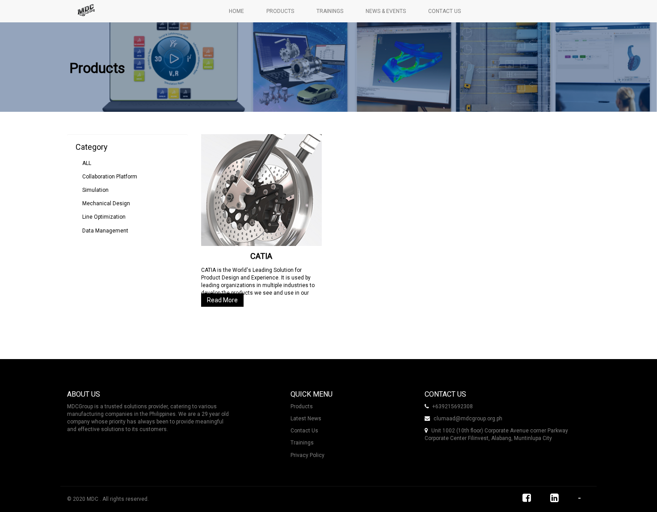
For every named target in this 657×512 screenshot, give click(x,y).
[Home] (89, 10)
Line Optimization (104, 217)
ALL (86, 163)
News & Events (386, 11)
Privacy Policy (307, 455)
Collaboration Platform (109, 176)
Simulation (95, 190)
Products (280, 11)
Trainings (329, 11)
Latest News (306, 418)
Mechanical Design (106, 203)
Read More (222, 300)
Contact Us (444, 11)
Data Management (105, 231)
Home (236, 11)
